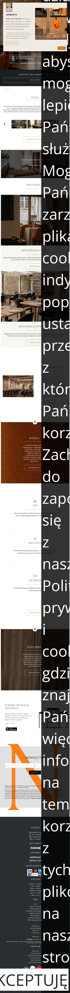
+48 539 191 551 (24, 38)
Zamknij (61, 48)
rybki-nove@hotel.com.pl (15, 38)
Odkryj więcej (12, 43)
